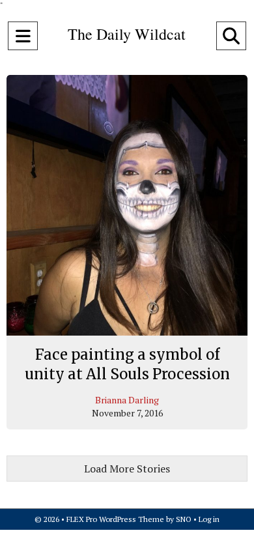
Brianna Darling (127, 400)
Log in (209, 519)
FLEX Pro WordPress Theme (115, 519)
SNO (183, 519)
